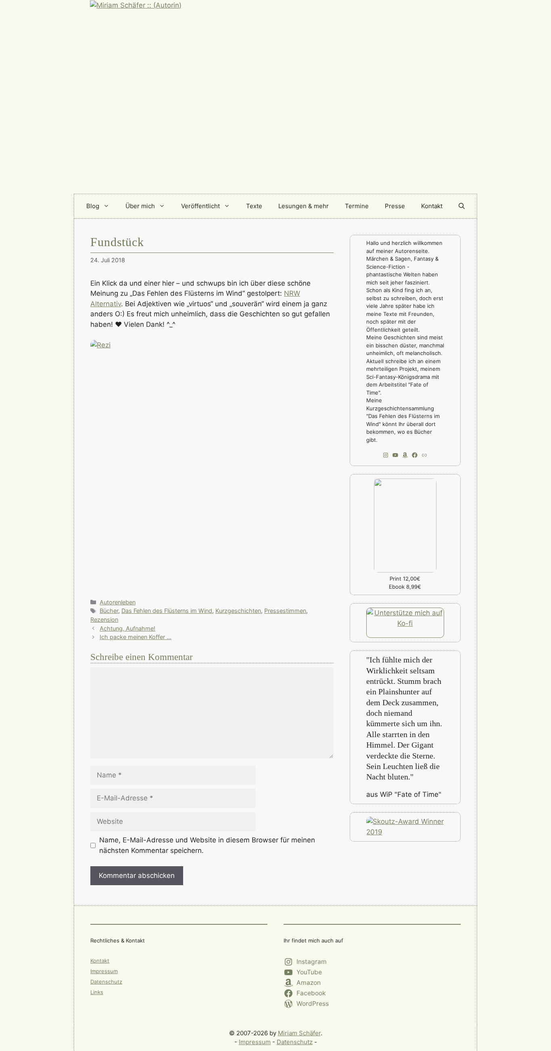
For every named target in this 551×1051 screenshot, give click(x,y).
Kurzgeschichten (238, 610)
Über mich (140, 206)
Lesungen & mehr (303, 206)
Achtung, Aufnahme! (127, 628)
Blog (92, 206)
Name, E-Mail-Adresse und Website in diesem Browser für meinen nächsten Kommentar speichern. (207, 845)
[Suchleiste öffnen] (462, 206)
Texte (254, 206)
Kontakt (431, 206)
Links (96, 992)
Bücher (109, 610)
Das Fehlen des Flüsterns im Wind (166, 610)
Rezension (104, 619)
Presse (395, 206)
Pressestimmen (285, 610)
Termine (357, 206)
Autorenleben (118, 602)
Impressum (104, 971)
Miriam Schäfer (299, 1033)
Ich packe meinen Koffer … (135, 636)
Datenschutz (106, 981)
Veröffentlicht (200, 206)
